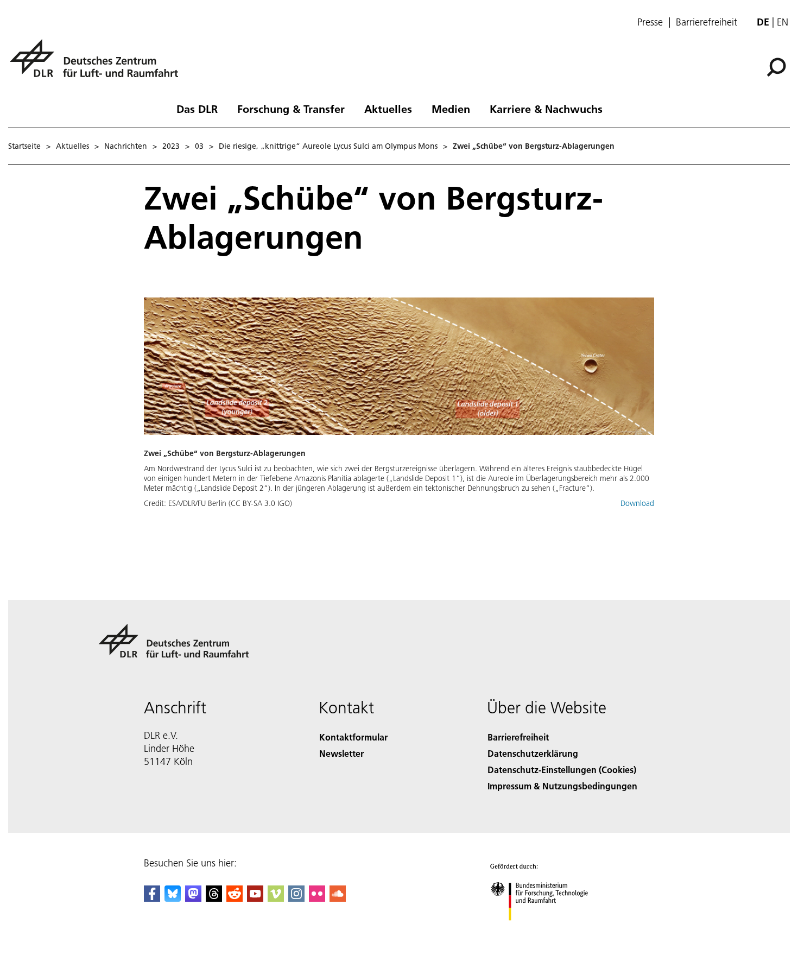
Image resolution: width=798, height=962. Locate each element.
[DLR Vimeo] (276, 898)
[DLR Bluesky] (172, 898)
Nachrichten (125, 146)
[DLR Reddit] (234, 898)
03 (199, 146)
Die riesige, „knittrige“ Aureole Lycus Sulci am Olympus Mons (328, 146)
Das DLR (197, 109)
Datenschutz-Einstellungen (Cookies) (561, 769)
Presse (650, 22)
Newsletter (341, 753)
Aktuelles (388, 109)
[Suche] (778, 66)
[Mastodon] (193, 898)
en (782, 22)
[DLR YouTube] (255, 898)
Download (637, 503)
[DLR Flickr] (317, 898)
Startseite (24, 146)
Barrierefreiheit (706, 22)
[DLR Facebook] (152, 898)
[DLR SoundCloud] (338, 898)
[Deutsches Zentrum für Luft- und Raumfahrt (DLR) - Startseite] (98, 64)
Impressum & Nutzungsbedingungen (562, 786)
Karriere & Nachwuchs (546, 109)
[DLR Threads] (214, 898)
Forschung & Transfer (291, 109)
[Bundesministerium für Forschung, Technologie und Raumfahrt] (550, 931)
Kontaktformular (353, 737)
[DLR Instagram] (296, 898)
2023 (171, 146)
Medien (451, 109)
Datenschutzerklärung (532, 753)
